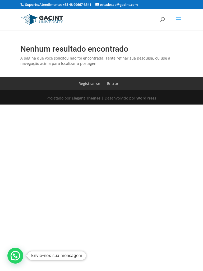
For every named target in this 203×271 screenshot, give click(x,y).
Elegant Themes (86, 98)
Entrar (112, 83)
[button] (15, 256)
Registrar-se (89, 83)
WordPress (146, 98)
